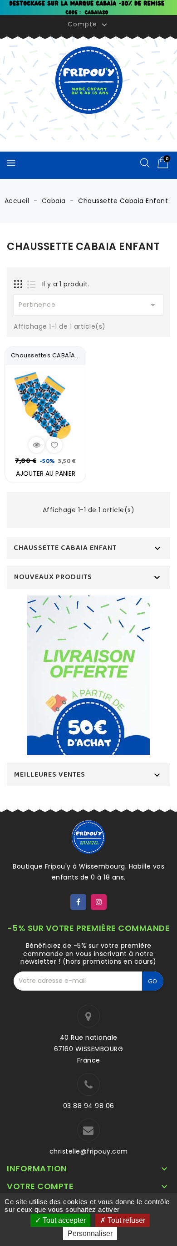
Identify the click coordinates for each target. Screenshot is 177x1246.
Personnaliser (90, 1233)
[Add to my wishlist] (54, 445)
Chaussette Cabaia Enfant (65, 548)
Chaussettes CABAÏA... (45, 355)
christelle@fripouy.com (88, 1151)
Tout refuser (125, 1220)
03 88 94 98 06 (88, 1105)
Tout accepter (63, 1220)
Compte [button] (88, 25)
